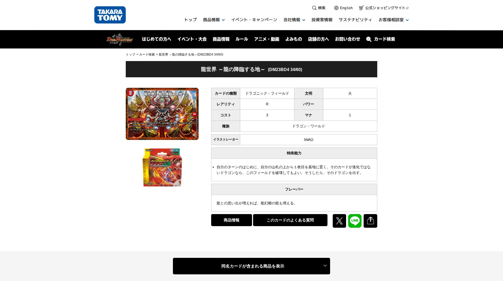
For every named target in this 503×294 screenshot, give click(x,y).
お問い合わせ (347, 39)
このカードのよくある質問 (290, 220)
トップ (130, 54)
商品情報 (231, 220)
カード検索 (147, 54)
